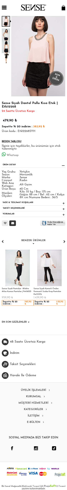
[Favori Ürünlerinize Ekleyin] (5, 223)
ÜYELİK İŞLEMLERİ (33, 390)
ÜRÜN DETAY (9, 165)
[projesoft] (60, 475)
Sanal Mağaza (12, 486)
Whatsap (13, 155)
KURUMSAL (33, 396)
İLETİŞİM (33, 416)
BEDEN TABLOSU (11, 141)
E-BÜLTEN (33, 422)
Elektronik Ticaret (31, 486)
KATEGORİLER (33, 409)
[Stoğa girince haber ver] (52, 222)
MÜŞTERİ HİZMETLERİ (33, 403)
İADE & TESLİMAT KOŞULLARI (18, 203)
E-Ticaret (61, 486)
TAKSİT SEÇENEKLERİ (14, 208)
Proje (50, 486)
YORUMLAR (8, 214)
